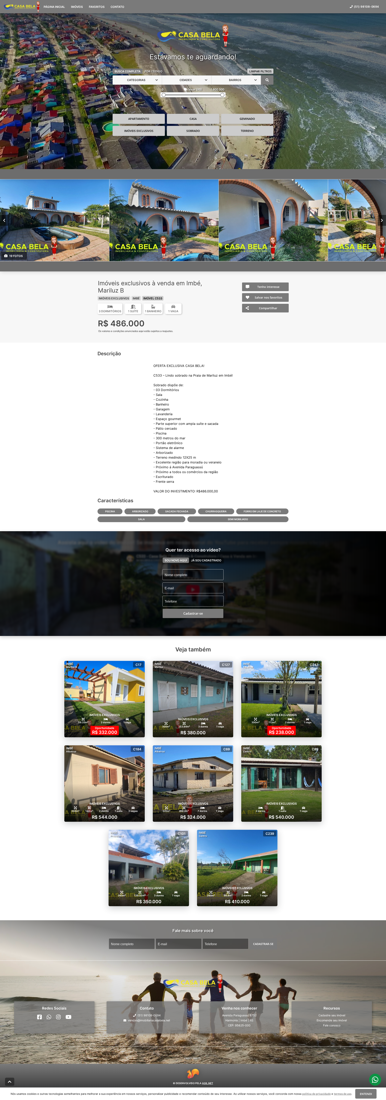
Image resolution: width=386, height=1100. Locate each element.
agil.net (207, 1083)
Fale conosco (331, 1025)
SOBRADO (193, 131)
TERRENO (247, 131)
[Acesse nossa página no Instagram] (58, 1017)
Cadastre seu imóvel (331, 1015)
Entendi (366, 1094)
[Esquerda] (4, 220)
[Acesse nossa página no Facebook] (39, 1017)
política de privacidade (316, 1094)
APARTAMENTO (138, 119)
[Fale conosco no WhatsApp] (49, 1017)
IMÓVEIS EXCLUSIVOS (138, 131)
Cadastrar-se (263, 944)
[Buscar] (267, 80)
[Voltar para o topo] (9, 1082)
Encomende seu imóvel (332, 1020)
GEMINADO (247, 119)
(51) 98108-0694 (366, 6)
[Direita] (382, 220)
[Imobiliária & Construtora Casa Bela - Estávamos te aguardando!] (193, 36)
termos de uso (342, 1094)
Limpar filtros (260, 71)
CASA (193, 119)
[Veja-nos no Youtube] (68, 1017)
